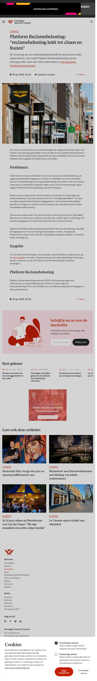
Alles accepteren (63, 671)
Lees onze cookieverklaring (17, 667)
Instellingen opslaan (84, 671)
